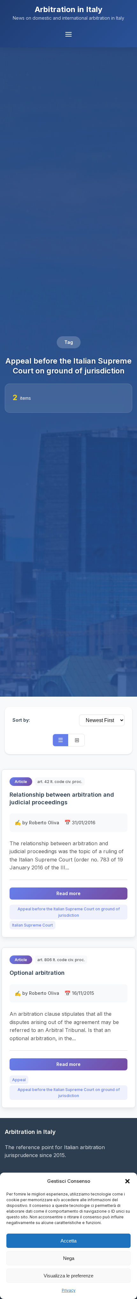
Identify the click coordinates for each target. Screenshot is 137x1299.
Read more (68, 893)
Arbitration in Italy (68, 9)
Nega (68, 1258)
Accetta (68, 1240)
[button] (127, 1181)
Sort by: (21, 720)
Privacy (69, 1290)
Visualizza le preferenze (68, 1275)
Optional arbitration (37, 972)
